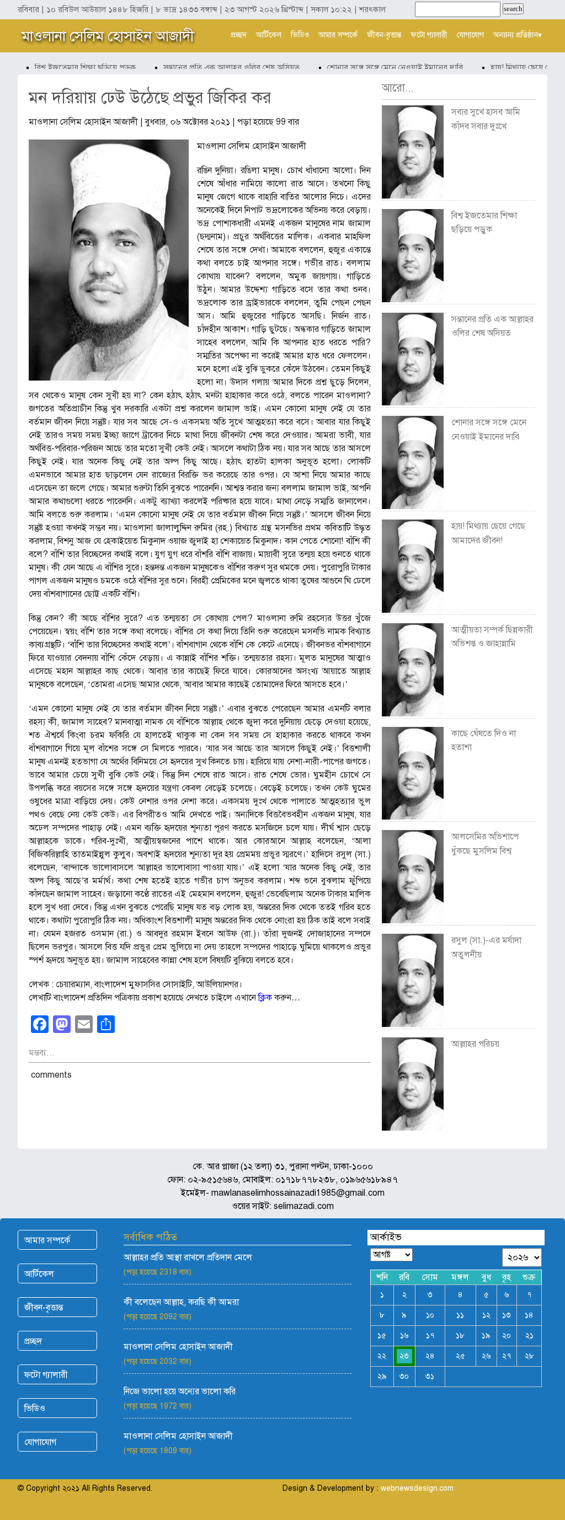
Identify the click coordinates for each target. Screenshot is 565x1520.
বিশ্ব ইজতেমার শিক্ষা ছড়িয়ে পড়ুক (69, 67)
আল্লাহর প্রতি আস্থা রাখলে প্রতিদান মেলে (188, 1257)
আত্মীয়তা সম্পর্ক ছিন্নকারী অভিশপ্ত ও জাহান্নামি (492, 637)
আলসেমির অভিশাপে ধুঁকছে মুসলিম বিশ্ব (485, 844)
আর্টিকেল (268, 35)
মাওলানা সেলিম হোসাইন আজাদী (108, 36)
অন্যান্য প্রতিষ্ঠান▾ (517, 35)
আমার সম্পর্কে (338, 35)
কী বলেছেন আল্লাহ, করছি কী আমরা (181, 1302)
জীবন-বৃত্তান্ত (384, 35)
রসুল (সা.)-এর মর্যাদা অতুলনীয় (486, 947)
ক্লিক (265, 997)
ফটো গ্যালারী (429, 35)
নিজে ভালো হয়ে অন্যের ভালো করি (180, 1391)
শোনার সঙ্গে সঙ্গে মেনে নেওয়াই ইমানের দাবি (379, 67)
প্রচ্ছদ (239, 35)
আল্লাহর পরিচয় (475, 1044)
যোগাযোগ (470, 35)
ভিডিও (300, 35)
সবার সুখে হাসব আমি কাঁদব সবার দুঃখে (485, 119)
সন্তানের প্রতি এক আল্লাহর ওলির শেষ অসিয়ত (216, 67)
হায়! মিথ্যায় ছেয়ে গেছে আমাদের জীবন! (488, 533)
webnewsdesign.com (417, 1488)
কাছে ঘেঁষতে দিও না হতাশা (483, 740)
